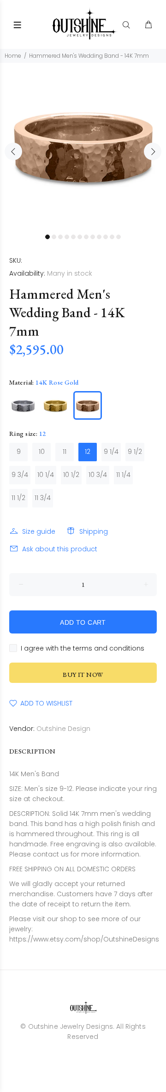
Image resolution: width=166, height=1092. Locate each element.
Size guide (38, 531)
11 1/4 (123, 474)
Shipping (93, 531)
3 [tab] (60, 237)
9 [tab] (99, 237)
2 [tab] (54, 237)
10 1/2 (71, 474)
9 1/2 (135, 451)
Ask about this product (59, 549)
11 (64, 451)
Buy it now (83, 674)
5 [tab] (73, 237)
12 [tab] (118, 237)
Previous (13, 151)
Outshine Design (63, 728)
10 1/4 (45, 474)
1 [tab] (47, 237)
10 (42, 451)
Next (152, 151)
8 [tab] (92, 237)
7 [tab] (86, 237)
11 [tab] (112, 237)
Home (13, 56)
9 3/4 (20, 474)
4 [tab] (67, 237)
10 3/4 (98, 474)
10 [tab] (105, 237)
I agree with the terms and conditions (82, 648)
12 (87, 451)
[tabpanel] (83, 146)
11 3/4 (43, 497)
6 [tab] (79, 237)
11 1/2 (18, 497)
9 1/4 (111, 451)
